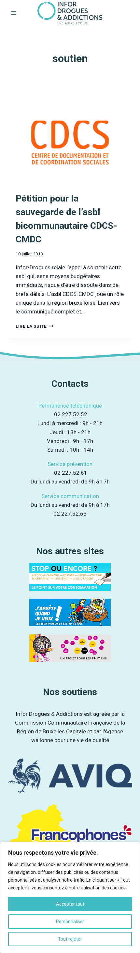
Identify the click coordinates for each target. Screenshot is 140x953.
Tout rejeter (70, 939)
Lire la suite (34, 326)
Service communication (70, 496)
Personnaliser (70, 921)
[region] (70, 897)
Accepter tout (70, 904)
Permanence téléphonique (70, 405)
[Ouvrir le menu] (14, 13)
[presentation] (70, 142)
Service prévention (70, 464)
